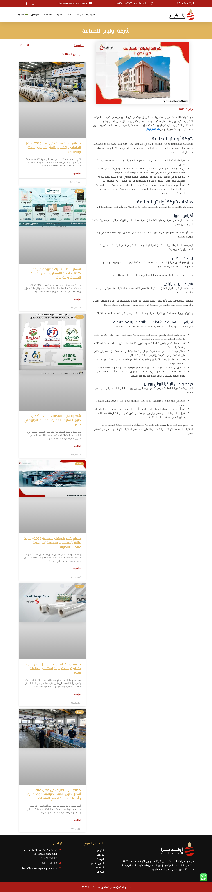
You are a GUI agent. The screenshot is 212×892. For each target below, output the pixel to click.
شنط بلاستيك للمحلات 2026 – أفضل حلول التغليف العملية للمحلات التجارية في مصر (52, 420)
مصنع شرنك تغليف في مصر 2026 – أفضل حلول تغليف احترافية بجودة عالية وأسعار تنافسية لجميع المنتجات (54, 794)
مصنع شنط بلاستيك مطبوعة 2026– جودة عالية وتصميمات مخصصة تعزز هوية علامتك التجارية (52, 542)
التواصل (35, 14)
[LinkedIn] (20, 3)
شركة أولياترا (152, 129)
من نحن (79, 14)
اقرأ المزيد (77, 174)
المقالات (47, 14)
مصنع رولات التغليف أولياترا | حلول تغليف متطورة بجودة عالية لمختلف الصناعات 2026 (53, 668)
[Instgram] (33, 3)
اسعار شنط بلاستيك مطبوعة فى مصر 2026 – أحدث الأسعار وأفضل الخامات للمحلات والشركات (55, 273)
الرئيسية (90, 14)
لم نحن (69, 14)
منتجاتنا (59, 14)
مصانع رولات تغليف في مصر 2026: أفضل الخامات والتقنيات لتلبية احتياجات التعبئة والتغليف (53, 147)
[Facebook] (26, 3)
